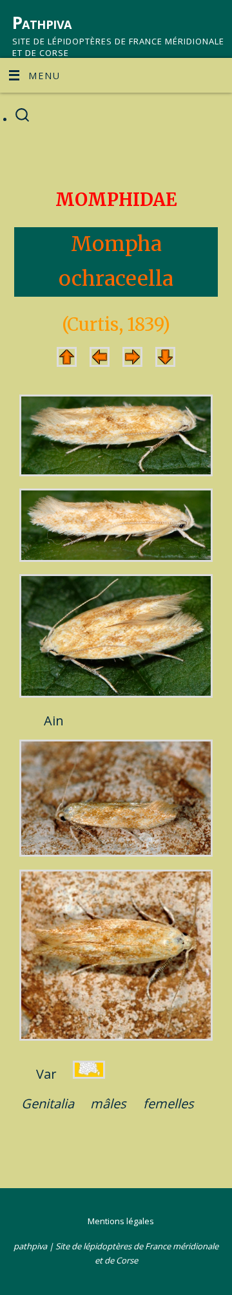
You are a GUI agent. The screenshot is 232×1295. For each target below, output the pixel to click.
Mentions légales (121, 1221)
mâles (108, 1103)
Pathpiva (42, 22)
